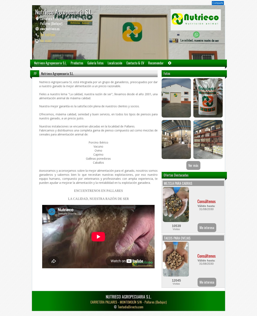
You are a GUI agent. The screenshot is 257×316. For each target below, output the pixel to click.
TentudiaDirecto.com (130, 307)
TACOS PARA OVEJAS (177, 238)
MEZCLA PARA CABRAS (178, 183)
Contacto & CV (135, 63)
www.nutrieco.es (50, 28)
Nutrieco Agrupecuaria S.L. (50, 63)
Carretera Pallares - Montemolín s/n (62, 21)
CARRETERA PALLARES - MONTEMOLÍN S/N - (128, 302)
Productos (77, 63)
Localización (115, 63)
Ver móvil (46, 40)
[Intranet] (170, 64)
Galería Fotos (95, 63)
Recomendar (156, 63)
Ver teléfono (47, 34)
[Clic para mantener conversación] (196, 36)
